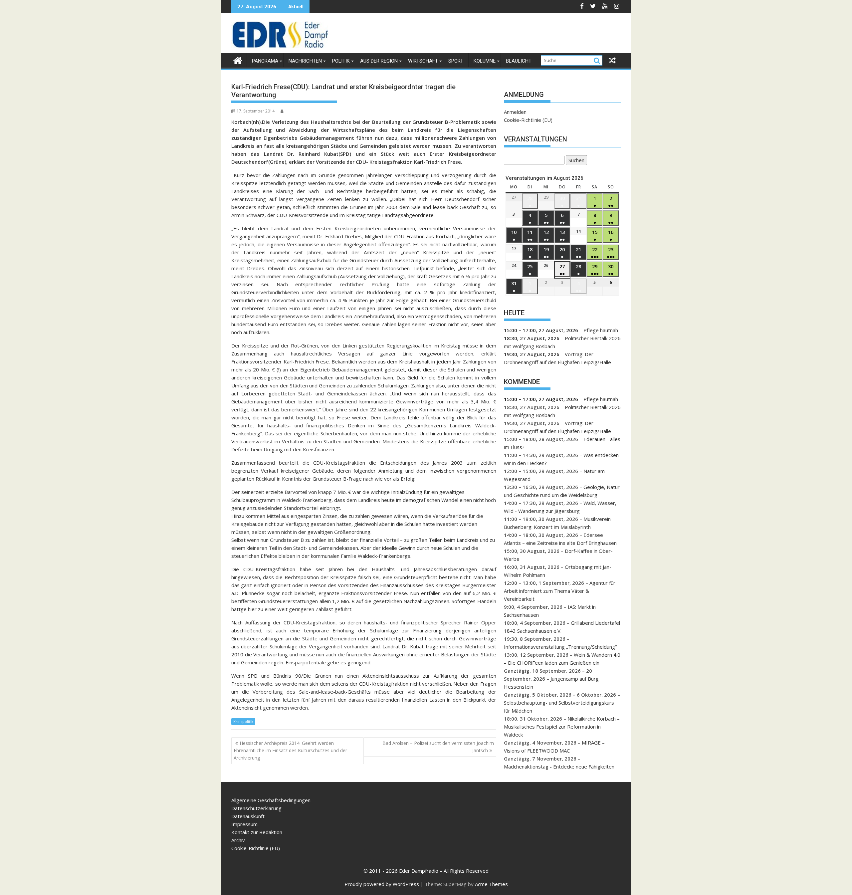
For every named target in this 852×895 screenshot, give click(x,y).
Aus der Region (379, 61)
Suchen (575, 161)
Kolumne (485, 61)
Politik (341, 61)
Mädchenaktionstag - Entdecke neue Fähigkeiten (559, 766)
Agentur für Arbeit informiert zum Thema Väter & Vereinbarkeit (559, 590)
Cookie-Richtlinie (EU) (528, 119)
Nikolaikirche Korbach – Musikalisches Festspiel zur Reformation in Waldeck (562, 726)
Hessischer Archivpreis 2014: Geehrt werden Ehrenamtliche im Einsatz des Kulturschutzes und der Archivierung (290, 750)
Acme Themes (491, 884)
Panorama (265, 61)
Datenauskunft (248, 816)
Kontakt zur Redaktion (256, 832)
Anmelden (515, 112)
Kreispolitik (243, 721)
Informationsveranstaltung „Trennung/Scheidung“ (560, 646)
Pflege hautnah (600, 330)
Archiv (238, 840)
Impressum (244, 824)
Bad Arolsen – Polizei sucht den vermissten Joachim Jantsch (438, 747)
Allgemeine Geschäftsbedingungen (271, 800)
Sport (455, 61)
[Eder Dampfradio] (238, 59)
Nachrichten (305, 61)
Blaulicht (519, 61)
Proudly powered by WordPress (381, 884)
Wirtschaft (423, 61)
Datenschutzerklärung (256, 808)
